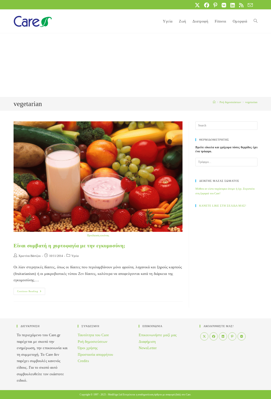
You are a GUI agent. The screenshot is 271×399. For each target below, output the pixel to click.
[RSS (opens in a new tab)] (241, 5)
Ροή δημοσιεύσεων (93, 341)
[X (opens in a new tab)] (197, 5)
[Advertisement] (135, 65)
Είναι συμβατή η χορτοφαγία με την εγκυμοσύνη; (69, 245)
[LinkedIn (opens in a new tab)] (232, 5)
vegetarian (251, 102)
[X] (204, 336)
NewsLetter (148, 348)
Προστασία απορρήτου (95, 354)
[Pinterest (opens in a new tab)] (215, 5)
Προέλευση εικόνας (98, 235)
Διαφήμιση (147, 341)
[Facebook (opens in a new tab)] (206, 5)
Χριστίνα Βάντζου (29, 256)
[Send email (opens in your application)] (249, 5)
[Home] (214, 102)
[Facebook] (214, 336)
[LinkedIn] (223, 336)
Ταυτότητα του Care (93, 335)
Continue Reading (31, 292)
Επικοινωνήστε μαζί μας (158, 335)
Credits (83, 361)
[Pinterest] (232, 336)
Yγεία (75, 256)
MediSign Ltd (115, 394)
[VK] (242, 336)
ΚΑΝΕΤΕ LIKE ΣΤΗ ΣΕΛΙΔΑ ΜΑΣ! (222, 205)
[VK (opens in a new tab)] (224, 5)
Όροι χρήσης (88, 348)
